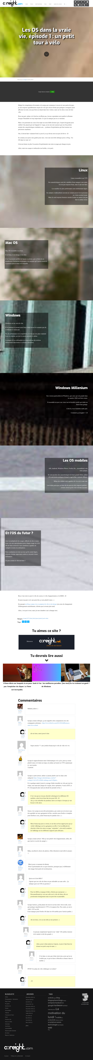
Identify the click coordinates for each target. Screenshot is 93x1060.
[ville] (34, 618)
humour (65, 1005)
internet (50, 1009)
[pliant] (40, 618)
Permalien (20, 712)
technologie (52, 1024)
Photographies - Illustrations (11, 999)
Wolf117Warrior (21, 750)
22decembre (20, 881)
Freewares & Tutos (9, 1015)
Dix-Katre (7, 1033)
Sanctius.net (8, 1006)
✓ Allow (52, 91)
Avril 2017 (28, 1001)
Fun (45, 4)
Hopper (19, 722)
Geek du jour (58, 4)
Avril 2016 (28, 1020)
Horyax (6, 1008)
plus (27, 1025)
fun (23, 621)
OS (25, 621)
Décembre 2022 (29, 997)
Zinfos (6, 997)
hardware (58, 1005)
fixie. (21, 251)
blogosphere (53, 1000)
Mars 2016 (28, 1022)
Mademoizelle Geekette (10, 1030)
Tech (31, 4)
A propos (6, 1056)
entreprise (51, 1002)
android (50, 997)
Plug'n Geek (8, 1001)
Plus (49, 1029)
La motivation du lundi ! (56, 1013)
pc (62, 1017)
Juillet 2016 (28, 1013)
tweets (61, 1025)
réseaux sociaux (59, 1020)
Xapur (19, 840)
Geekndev (7, 1024)
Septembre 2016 (29, 1011)
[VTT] (28, 618)
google (50, 1005)
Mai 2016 (28, 1017)
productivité (51, 1020)
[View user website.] (20, 706)
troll (28, 621)
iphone (53, 1009)
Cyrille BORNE (8, 1028)
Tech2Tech (7, 1026)
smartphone (52, 1022)
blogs (60, 1000)
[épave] (37, 618)
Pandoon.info (8, 1019)
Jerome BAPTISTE (20, 867)
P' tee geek (19, 853)
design (64, 1000)
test (59, 1025)
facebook (58, 1002)
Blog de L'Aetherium (9, 1035)
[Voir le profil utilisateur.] (23, 731)
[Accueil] (13, 3)
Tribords (7, 1012)
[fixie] (31, 618)
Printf (6, 1017)
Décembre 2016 (29, 1006)
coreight (25, 79)
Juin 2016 (28, 1015)
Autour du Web (8, 1021)
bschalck (20, 710)
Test (50, 4)
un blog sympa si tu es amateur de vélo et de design (41, 604)
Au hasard (27, 1056)
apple (54, 998)
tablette (59, 1022)
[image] (25, 618)
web (50, 1027)
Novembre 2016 (29, 1008)
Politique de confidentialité (17, 1056)
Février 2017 (29, 1004)
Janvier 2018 (29, 999)
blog (58, 997)
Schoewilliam (8, 1010)
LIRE (17, 676)
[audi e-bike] (45, 618)
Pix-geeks (7, 1003)
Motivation (38, 4)
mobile (58, 1017)
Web (26, 4)
